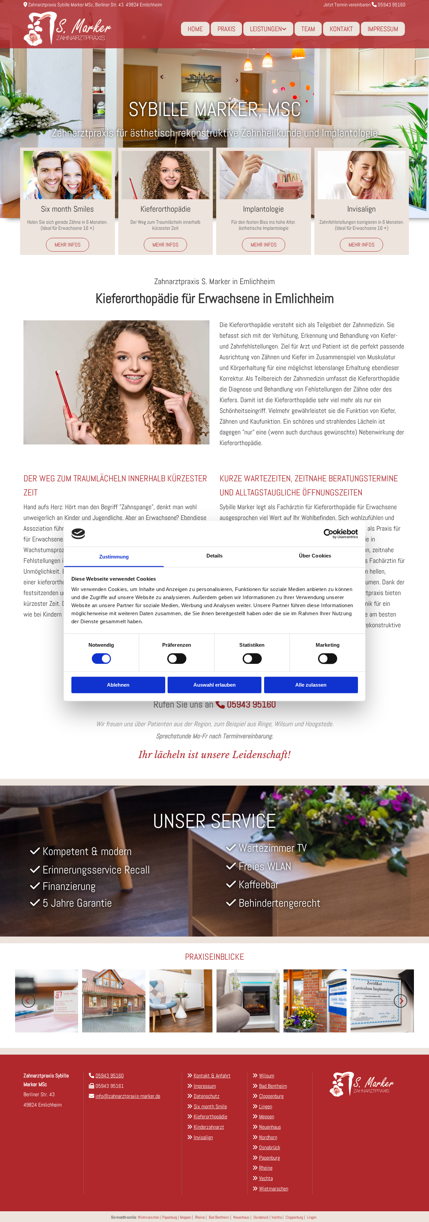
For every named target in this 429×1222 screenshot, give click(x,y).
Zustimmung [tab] (114, 557)
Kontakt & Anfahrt (212, 1075)
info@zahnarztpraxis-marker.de (128, 1096)
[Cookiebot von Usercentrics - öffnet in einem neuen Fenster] (328, 534)
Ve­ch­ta (266, 1178)
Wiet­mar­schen (273, 1188)
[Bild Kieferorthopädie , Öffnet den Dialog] (116, 382)
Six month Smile (210, 1106)
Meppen (185, 1217)
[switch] (176, 658)
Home (195, 28)
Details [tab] (214, 556)
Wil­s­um (266, 1075)
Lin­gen (265, 1106)
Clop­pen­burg (271, 1096)
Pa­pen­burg (269, 1157)
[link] (268, 29)
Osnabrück (260, 1217)
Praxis (226, 28)
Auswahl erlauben (214, 685)
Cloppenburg (294, 1217)
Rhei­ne (265, 1167)
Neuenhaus (241, 1217)
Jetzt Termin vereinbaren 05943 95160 (364, 4)
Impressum (383, 28)
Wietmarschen (148, 1217)
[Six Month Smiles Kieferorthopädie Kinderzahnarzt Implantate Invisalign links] (285, 29)
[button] (67, 245)
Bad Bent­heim (273, 1086)
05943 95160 (251, 704)
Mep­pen (266, 1116)
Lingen (311, 1217)
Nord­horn (268, 1137)
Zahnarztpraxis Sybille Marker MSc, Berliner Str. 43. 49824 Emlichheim (95, 4)
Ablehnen (118, 685)
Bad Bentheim (219, 1217)
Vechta (276, 1217)
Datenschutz (207, 1096)
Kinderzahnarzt (209, 1126)
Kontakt (341, 28)
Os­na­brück (269, 1147)
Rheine (200, 1217)
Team (308, 28)
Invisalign (203, 1137)
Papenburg (169, 1217)
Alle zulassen (310, 685)
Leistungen (266, 28)
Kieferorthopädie (210, 1116)
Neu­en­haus (270, 1126)
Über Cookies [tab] (315, 556)
